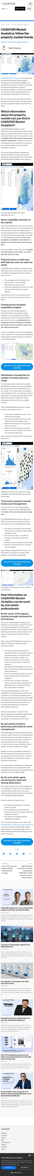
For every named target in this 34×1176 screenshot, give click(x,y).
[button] (4, 854)
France (3, 1138)
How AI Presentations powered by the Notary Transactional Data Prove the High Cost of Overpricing (16, 1057)
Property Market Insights (20, 25)
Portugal (4, 1147)
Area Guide (5, 1129)
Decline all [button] (24, 1167)
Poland (3, 1145)
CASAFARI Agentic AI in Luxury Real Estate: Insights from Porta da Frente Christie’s (17, 909)
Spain (3, 1149)
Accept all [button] (8, 1167)
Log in (29, 8)
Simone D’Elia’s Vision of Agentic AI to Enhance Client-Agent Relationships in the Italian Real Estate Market (16, 1094)
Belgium (4, 1133)
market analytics (22, 42)
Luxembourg (5, 1142)
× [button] (32, 1155)
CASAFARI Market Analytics (10, 78)
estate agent (11, 42)
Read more (16, 1164)
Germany (4, 1135)
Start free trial (20, 8)
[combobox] (29, 1155)
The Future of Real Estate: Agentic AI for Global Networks (15, 946)
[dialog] (17, 1164)
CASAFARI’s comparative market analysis (17, 825)
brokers (3, 42)
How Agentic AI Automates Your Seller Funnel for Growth (15, 982)
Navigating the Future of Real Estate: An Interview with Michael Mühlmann (15, 1019)
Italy (2, 1140)
